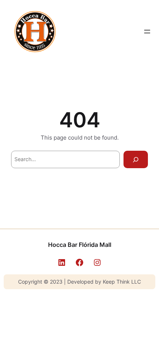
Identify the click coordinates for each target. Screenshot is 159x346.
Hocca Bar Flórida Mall (79, 244)
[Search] (136, 159)
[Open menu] (147, 31)
